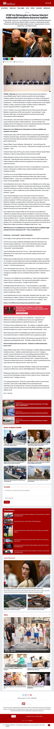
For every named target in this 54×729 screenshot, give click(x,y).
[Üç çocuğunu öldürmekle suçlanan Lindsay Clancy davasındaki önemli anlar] (39, 436)
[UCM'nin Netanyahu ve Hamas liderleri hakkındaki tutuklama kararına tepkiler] (27, 43)
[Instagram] (28, 695)
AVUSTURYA (4, 8)
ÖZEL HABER (20, 8)
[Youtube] (31, 695)
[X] (26, 695)
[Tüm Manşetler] (49, 558)
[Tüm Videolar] (49, 615)
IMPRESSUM (46, 8)
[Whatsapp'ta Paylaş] (9, 59)
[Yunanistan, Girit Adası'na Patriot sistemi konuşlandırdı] (39, 472)
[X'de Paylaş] (6, 59)
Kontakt (28, 698)
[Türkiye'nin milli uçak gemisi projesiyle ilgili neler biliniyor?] (15, 472)
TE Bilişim (30, 720)
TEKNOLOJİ (12, 8)
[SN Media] (9, 3)
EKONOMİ (39, 8)
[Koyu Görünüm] (46, 3)
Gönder (7, 502)
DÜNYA (33, 8)
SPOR (27, 8)
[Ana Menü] (50, 3)
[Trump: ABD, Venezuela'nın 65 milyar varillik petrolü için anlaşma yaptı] (15, 436)
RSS (14, 716)
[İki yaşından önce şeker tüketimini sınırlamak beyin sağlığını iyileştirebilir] (39, 454)
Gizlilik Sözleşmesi (22, 698)
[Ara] (48, 3)
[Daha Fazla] (12, 59)
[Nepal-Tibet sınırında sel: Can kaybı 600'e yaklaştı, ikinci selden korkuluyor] (15, 454)
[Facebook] (23, 695)
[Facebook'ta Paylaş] (4, 59)
